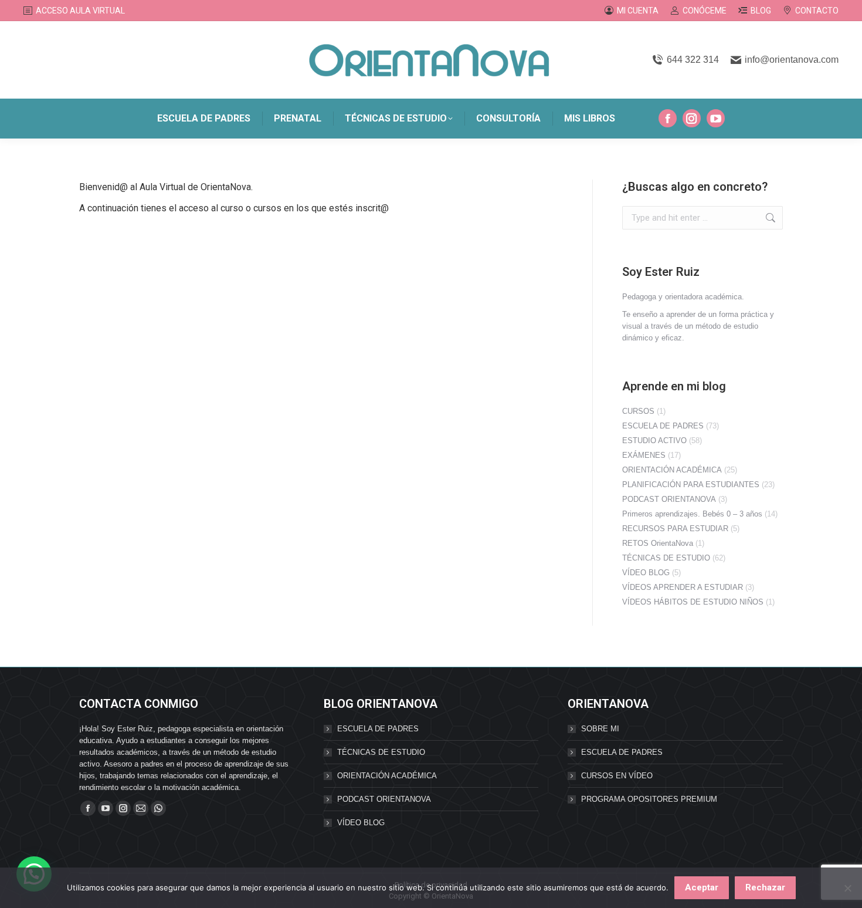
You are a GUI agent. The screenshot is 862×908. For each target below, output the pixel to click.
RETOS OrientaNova (657, 543)
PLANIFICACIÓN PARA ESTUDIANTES (690, 484)
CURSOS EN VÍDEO (617, 775)
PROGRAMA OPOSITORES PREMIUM (649, 799)
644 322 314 (692, 60)
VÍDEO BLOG (646, 572)
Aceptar (701, 887)
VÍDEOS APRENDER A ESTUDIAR (682, 587)
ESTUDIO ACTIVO (654, 440)
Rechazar (765, 887)
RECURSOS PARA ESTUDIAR (675, 528)
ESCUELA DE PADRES (663, 425)
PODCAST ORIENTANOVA (669, 499)
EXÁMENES (644, 455)
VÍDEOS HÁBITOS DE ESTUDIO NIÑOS (692, 602)
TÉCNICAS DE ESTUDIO (666, 557)
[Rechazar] (847, 888)
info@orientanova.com (792, 60)
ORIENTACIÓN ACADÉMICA (672, 469)
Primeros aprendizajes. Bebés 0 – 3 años (692, 513)
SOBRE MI (600, 728)
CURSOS (638, 411)
